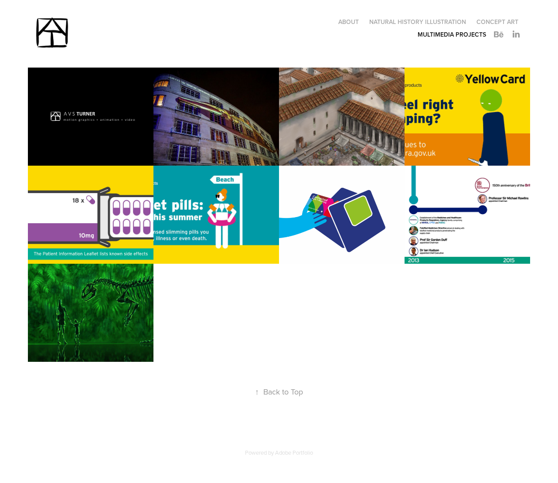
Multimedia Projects (452, 34)
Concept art (497, 21)
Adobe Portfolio (294, 452)
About (348, 21)
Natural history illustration (417, 21)
